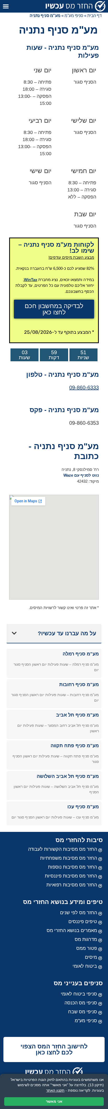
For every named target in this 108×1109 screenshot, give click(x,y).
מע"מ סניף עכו (83, 806)
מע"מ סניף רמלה (81, 653)
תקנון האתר (55, 1090)
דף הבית (94, 15)
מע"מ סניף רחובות (79, 684)
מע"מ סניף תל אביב (77, 715)
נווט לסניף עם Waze (81, 475)
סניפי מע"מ (73, 15)
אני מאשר (54, 1101)
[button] (5, 6)
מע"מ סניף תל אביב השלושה (68, 776)
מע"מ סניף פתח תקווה (75, 745)
